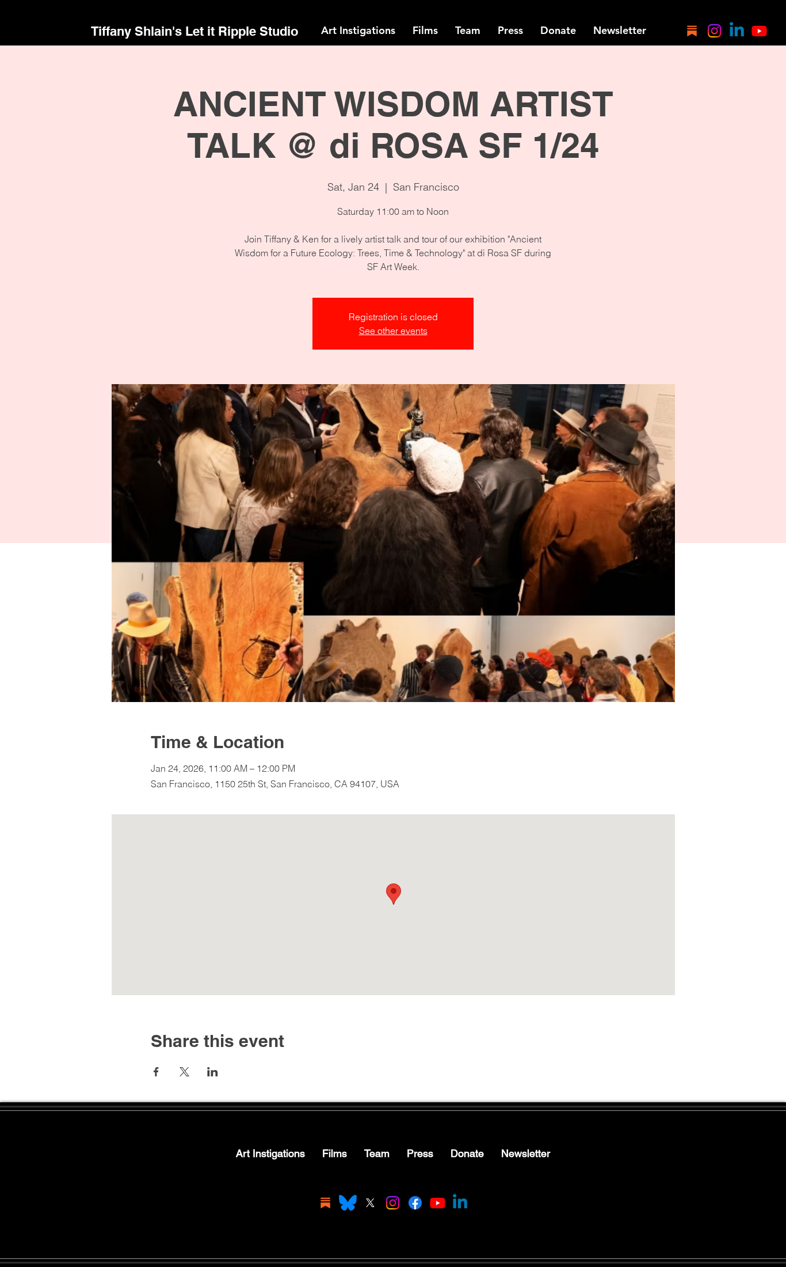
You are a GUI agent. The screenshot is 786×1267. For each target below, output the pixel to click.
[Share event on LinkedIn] (212, 1071)
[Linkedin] (737, 31)
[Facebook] (415, 1203)
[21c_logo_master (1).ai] (348, 1203)
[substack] (692, 31)
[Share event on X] (184, 1071)
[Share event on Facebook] (156, 1071)
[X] (370, 1203)
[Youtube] (759, 31)
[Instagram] (714, 31)
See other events (393, 330)
